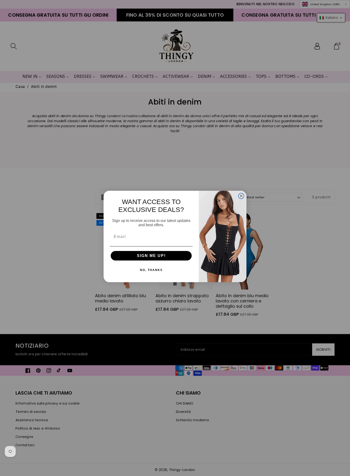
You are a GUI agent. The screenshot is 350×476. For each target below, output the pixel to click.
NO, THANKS (151, 270)
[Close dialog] (241, 196)
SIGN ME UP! (151, 256)
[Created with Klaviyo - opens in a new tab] (175, 284)
